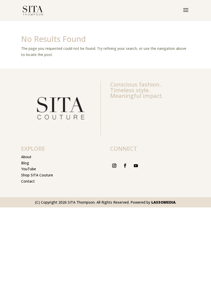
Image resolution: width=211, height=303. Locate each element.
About (26, 156)
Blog (25, 162)
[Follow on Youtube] (136, 166)
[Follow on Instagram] (114, 166)
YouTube (28, 168)
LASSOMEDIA (163, 202)
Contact (28, 181)
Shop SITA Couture (37, 175)
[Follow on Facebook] (125, 166)
